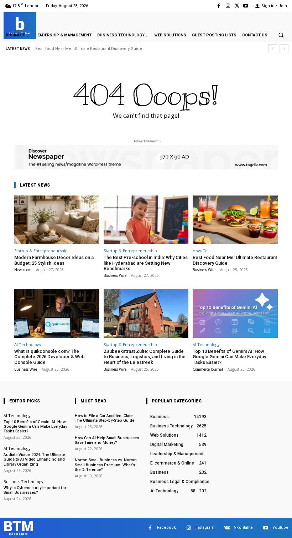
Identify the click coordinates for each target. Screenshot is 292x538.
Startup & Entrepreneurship (41, 251)
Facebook (166, 527)
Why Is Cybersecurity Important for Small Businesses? (35, 490)
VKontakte (243, 527)
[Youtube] (245, 5)
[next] (284, 48)
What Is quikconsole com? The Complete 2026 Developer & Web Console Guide (49, 357)
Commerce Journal (208, 369)
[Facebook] (218, 5)
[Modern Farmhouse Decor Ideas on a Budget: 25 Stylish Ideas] (56, 220)
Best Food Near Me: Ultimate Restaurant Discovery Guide (88, 48)
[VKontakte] (227, 528)
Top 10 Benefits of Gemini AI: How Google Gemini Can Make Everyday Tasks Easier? (229, 357)
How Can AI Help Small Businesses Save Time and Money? (107, 440)
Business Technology (23, 481)
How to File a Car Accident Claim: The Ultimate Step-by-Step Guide (105, 418)
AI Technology (27, 344)
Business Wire (115, 275)
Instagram (204, 527)
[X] (237, 5)
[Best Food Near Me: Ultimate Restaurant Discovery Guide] (235, 220)
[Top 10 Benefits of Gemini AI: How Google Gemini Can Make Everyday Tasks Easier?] (235, 313)
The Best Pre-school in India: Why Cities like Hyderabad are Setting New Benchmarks (146, 263)
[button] (280, 34)
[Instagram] (227, 5)
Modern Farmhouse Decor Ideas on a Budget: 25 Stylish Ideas (54, 260)
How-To (200, 251)
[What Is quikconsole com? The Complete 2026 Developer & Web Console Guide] (56, 313)
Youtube (280, 527)
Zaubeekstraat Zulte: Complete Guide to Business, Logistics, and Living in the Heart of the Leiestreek (145, 357)
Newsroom (22, 269)
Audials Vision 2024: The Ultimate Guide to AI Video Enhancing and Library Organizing (34, 459)
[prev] (272, 48)
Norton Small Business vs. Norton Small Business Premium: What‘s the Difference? (106, 465)
